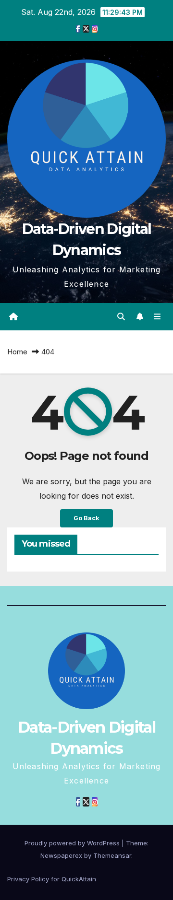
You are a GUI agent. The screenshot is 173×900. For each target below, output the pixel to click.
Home (17, 351)
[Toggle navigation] (157, 316)
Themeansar (112, 855)
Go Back (86, 518)
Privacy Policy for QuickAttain (51, 879)
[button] (121, 316)
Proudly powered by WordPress (73, 843)
